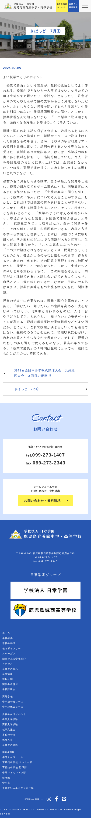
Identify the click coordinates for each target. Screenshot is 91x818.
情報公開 (7, 679)
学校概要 (7, 638)
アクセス (7, 663)
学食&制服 (8, 752)
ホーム (6, 633)
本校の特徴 (9, 643)
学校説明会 (9, 689)
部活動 (6, 777)
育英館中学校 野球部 (14, 767)
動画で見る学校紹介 (14, 658)
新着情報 (7, 674)
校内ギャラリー (11, 648)
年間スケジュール (12, 757)
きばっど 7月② (26, 389)
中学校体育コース (12, 706)
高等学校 (7, 696)
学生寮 (6, 783)
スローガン (9, 653)
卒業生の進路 (10, 745)
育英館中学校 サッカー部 (17, 762)
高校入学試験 (10, 724)
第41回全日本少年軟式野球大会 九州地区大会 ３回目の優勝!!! (44, 373)
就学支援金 (9, 729)
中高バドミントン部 (14, 772)
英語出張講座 (10, 684)
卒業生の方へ (10, 669)
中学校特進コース (12, 701)
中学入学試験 (10, 719)
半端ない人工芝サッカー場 (18, 788)
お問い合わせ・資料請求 (42, 500)
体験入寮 (7, 740)
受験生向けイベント (14, 714)
